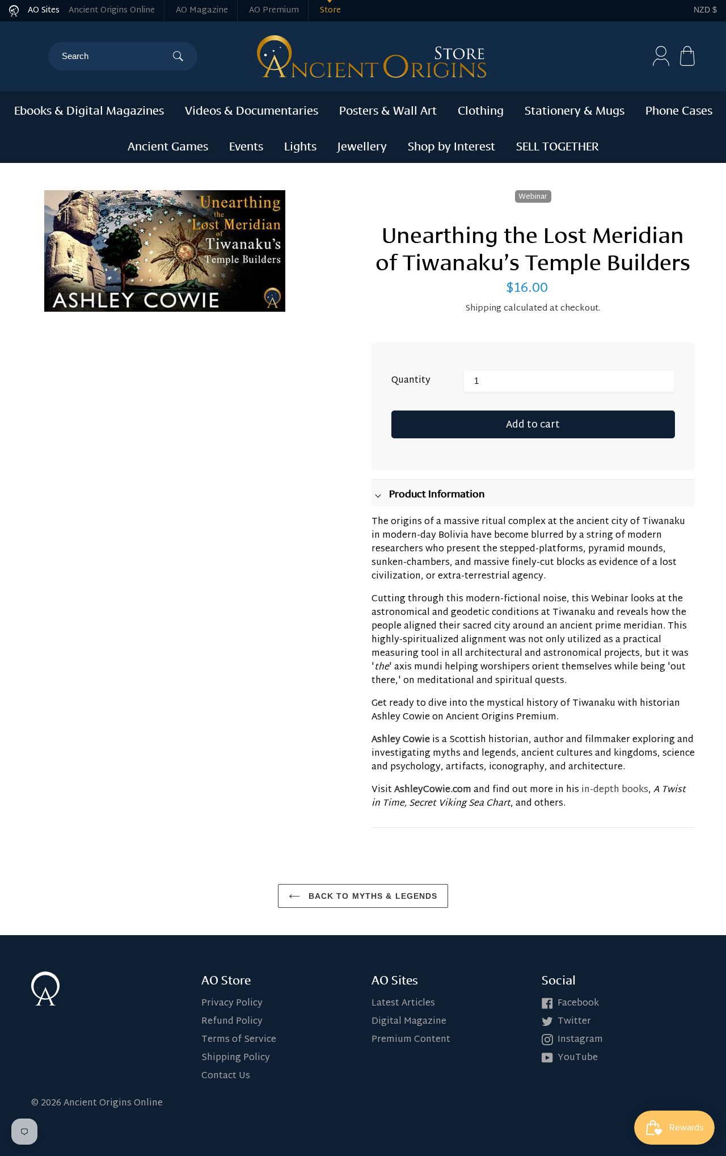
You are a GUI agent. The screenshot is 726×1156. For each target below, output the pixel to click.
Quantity (410, 381)
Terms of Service (238, 1040)
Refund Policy (232, 1021)
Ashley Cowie (401, 740)
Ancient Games (168, 144)
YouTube (578, 1058)
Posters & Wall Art (388, 109)
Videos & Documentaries (251, 109)
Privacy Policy (232, 1003)
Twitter (574, 1021)
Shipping (483, 308)
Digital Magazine (409, 1021)
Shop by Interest (451, 144)
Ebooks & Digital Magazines (89, 109)
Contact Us (225, 1076)
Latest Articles (403, 1003)
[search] (117, 56)
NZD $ (705, 9)
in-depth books (614, 790)
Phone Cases (678, 109)
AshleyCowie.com (432, 790)
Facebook (578, 1003)
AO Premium (274, 10)
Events (246, 144)
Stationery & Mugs (574, 109)
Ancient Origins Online (112, 10)
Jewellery (362, 144)
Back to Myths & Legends (372, 895)
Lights (300, 144)
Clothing (481, 109)
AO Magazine (202, 10)
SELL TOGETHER (557, 144)
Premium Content (411, 1040)
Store (330, 10)
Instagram (580, 1040)
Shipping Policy (235, 1058)
